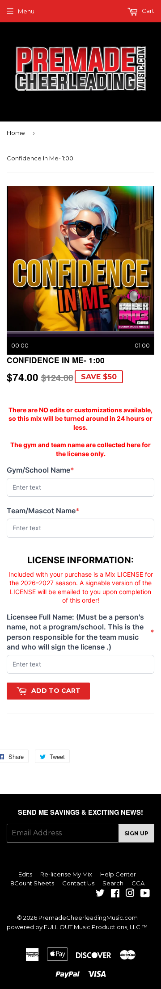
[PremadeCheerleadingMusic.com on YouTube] (145, 894)
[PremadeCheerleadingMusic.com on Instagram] (130, 894)
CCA (137, 883)
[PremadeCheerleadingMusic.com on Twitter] (100, 894)
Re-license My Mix (66, 874)
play (80, 258)
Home (16, 132)
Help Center (118, 874)
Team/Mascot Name (43, 510)
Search (112, 883)
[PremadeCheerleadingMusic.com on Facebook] (115, 894)
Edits (25, 874)
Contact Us (78, 883)
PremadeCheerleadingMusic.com (88, 917)
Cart (147, 10)
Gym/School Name (40, 470)
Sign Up (136, 833)
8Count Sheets (32, 883)
